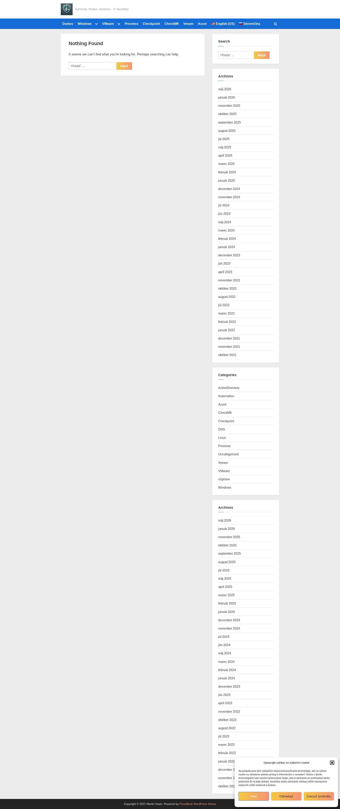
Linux (222, 437)
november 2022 (229, 280)
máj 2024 (224, 222)
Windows (84, 23)
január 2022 (226, 330)
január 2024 (226, 247)
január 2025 (226, 180)
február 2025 (227, 172)
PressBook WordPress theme (197, 803)
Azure (202, 23)
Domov (67, 23)
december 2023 (229, 255)
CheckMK (171, 23)
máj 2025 (224, 147)
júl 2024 (223, 205)
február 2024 (227, 238)
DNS (221, 429)
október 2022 (227, 288)
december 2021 (229, 338)
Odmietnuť (286, 796)
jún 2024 (224, 213)
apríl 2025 (225, 155)
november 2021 (229, 346)
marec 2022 (226, 313)
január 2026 (226, 97)
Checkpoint (151, 23)
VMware (108, 23)
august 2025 (227, 130)
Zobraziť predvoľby (319, 796)
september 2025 (229, 122)
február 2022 (227, 322)
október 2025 (227, 114)
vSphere (224, 479)
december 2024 (229, 189)
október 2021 (227, 355)
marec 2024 (226, 230)
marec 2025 (226, 164)
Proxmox (131, 23)
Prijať (253, 796)
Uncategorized (228, 454)
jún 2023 (224, 263)
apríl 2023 (225, 272)
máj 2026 (224, 89)
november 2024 (229, 197)
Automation (226, 396)
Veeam (188, 23)
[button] (332, 763)
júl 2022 (223, 305)
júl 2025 (223, 139)
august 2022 (227, 296)
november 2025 (229, 105)
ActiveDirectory (228, 388)
